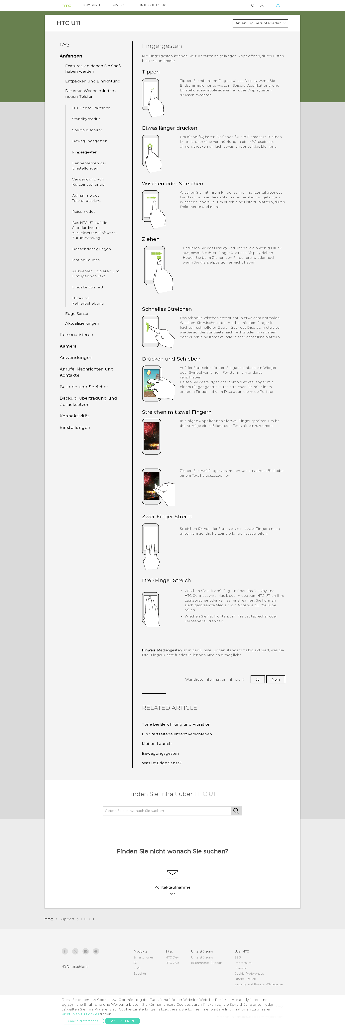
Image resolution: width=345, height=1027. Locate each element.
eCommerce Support (207, 963)
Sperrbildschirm (87, 130)
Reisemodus (83, 212)
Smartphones (144, 957)
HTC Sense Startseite (91, 108)
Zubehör (140, 973)
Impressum (243, 963)
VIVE (137, 968)
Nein (276, 679)
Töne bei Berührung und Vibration (176, 724)
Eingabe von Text (87, 287)
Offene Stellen (245, 979)
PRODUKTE (92, 5)
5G (135, 963)
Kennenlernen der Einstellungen (89, 165)
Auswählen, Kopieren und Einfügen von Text (96, 273)
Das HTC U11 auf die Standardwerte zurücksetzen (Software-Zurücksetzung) (94, 230)
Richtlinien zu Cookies (80, 1014)
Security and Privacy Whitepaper (259, 984)
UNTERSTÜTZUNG (153, 5)
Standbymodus (86, 119)
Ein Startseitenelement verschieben (177, 734)
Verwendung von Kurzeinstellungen (89, 181)
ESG (238, 957)
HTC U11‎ (87, 919)
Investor (241, 968)
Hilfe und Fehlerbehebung (88, 300)
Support (67, 919)
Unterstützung (202, 957)
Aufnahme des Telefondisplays (86, 198)
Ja (258, 679)
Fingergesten (84, 152)
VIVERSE (120, 5)
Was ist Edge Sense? (162, 763)
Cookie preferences (83, 1021)
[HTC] (66, 5)
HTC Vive (172, 963)
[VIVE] (278, 5)
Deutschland (78, 967)
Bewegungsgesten (90, 141)
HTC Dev (172, 957)
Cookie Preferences (249, 973)
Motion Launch (86, 260)
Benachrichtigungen (91, 249)
